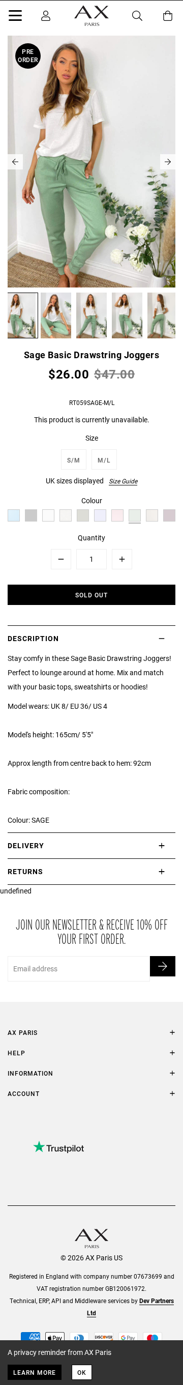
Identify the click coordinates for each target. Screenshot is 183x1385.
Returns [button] (25, 871)
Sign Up (162, 966)
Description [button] (33, 638)
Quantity (91, 537)
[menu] (15, 17)
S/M (73, 460)
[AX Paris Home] (91, 16)
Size (91, 438)
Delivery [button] (26, 845)
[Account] (45, 16)
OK (81, 1372)
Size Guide (123, 481)
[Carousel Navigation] (91, 161)
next (167, 161)
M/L (104, 460)
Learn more (34, 1372)
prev (15, 161)
